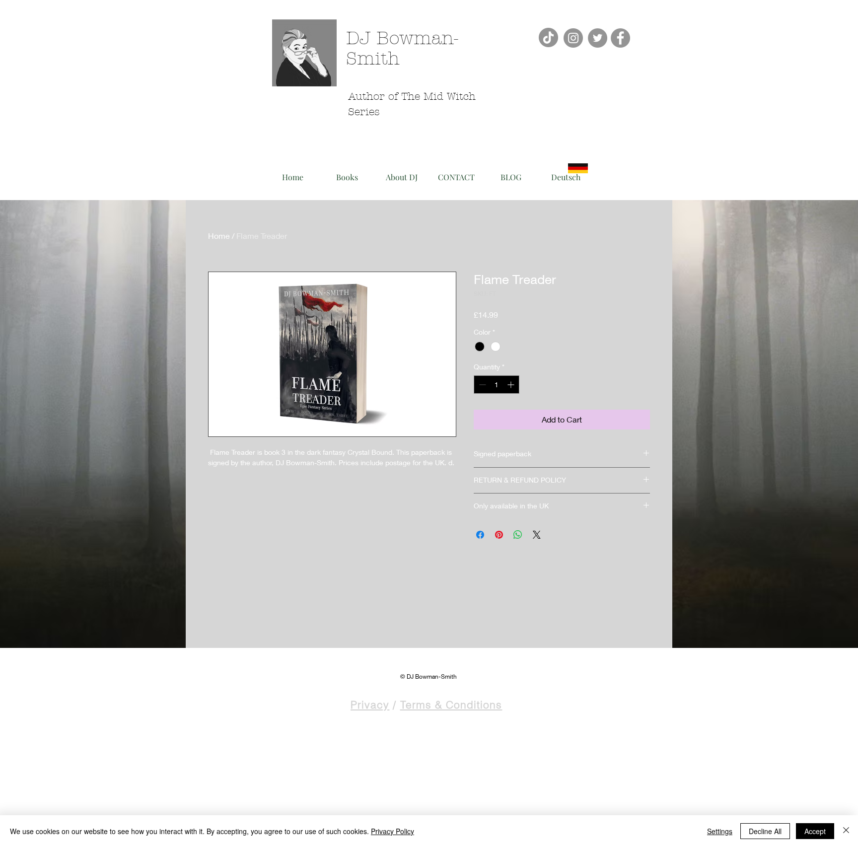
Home (219, 235)
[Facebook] (620, 38)
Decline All (765, 831)
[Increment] (511, 384)
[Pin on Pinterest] (499, 535)
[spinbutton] (496, 384)
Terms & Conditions (451, 704)
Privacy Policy (392, 831)
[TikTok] (548, 37)
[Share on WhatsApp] (518, 535)
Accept (815, 831)
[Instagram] (573, 38)
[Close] (846, 831)
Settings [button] (719, 831)
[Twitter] (597, 38)
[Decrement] (481, 384)
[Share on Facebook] (480, 535)
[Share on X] (537, 535)
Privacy (370, 704)
